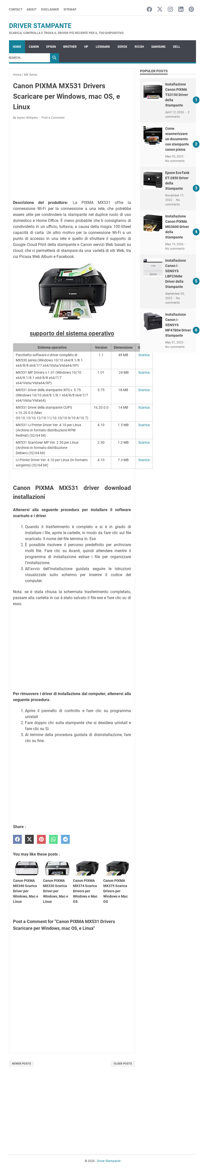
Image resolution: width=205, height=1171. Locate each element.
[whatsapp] (53, 839)
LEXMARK (103, 46)
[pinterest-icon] (191, 9)
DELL (176, 46)
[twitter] (29, 839)
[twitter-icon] (160, 9)
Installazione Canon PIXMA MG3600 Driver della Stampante (177, 226)
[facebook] (17, 839)
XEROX (122, 46)
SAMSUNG (158, 46)
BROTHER (70, 46)
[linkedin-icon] (181, 9)
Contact (15, 9)
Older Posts (123, 1063)
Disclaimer (50, 9)
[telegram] (65, 839)
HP (86, 46)
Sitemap (70, 9)
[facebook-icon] (149, 9)
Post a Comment (53, 117)
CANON (34, 46)
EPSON (51, 46)
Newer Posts (21, 1063)
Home (17, 46)
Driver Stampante (40, 25)
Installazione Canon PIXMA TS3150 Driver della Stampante (176, 94)
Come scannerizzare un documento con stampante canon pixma (177, 138)
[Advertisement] (72, 161)
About (31, 9)
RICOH (139, 46)
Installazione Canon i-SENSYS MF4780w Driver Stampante (178, 324)
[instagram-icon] (170, 9)
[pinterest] (41, 839)
